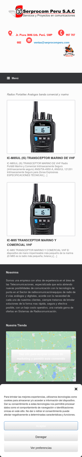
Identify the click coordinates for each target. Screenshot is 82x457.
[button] (76, 389)
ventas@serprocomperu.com (51, 42)
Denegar (41, 437)
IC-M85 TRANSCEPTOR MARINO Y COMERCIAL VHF (31, 242)
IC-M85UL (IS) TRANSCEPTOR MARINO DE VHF (41, 158)
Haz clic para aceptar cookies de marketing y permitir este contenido (41, 356)
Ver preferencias (41, 448)
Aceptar (41, 426)
